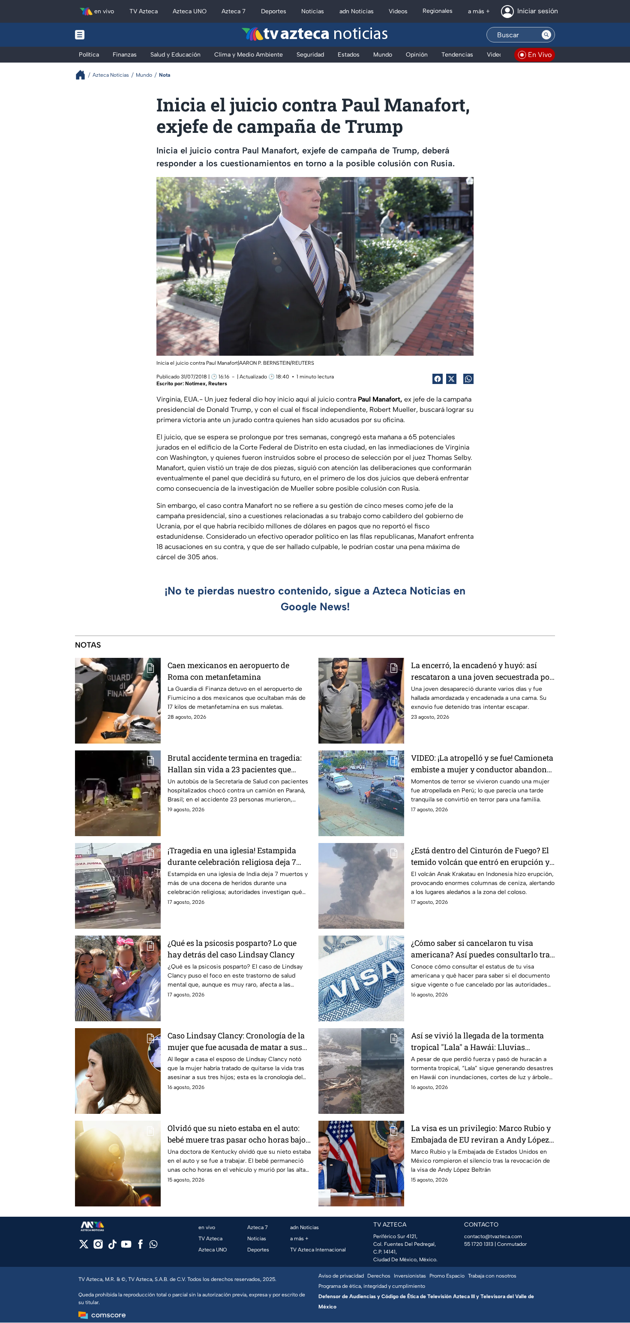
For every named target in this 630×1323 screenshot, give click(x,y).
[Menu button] (109, 34)
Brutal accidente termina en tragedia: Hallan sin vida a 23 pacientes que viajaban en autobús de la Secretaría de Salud (238, 764)
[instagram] (98, 1247)
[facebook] (140, 1247)
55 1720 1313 (478, 1244)
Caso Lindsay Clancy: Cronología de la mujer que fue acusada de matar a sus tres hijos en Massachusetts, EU (236, 1041)
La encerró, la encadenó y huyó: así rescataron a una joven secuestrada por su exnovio (482, 671)
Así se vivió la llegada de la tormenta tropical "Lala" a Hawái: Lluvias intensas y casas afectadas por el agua (479, 1041)
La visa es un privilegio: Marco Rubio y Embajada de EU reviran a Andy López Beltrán (481, 1134)
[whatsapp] (153, 1246)
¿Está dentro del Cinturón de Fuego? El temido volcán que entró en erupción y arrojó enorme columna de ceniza (480, 856)
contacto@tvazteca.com (493, 1236)
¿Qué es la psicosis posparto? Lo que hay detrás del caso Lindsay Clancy (232, 949)
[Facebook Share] (437, 379)
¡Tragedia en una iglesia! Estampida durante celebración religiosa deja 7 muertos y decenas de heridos (232, 856)
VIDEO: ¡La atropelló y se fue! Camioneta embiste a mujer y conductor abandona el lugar (482, 764)
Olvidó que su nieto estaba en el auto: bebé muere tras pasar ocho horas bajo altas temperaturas (237, 1134)
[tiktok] (112, 1247)
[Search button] (546, 34)
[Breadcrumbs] (84, 74)
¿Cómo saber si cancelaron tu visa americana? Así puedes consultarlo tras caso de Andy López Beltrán (482, 949)
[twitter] (83, 1247)
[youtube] (126, 1247)
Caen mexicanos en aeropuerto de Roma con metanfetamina (228, 671)
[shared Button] (468, 379)
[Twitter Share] (451, 379)
